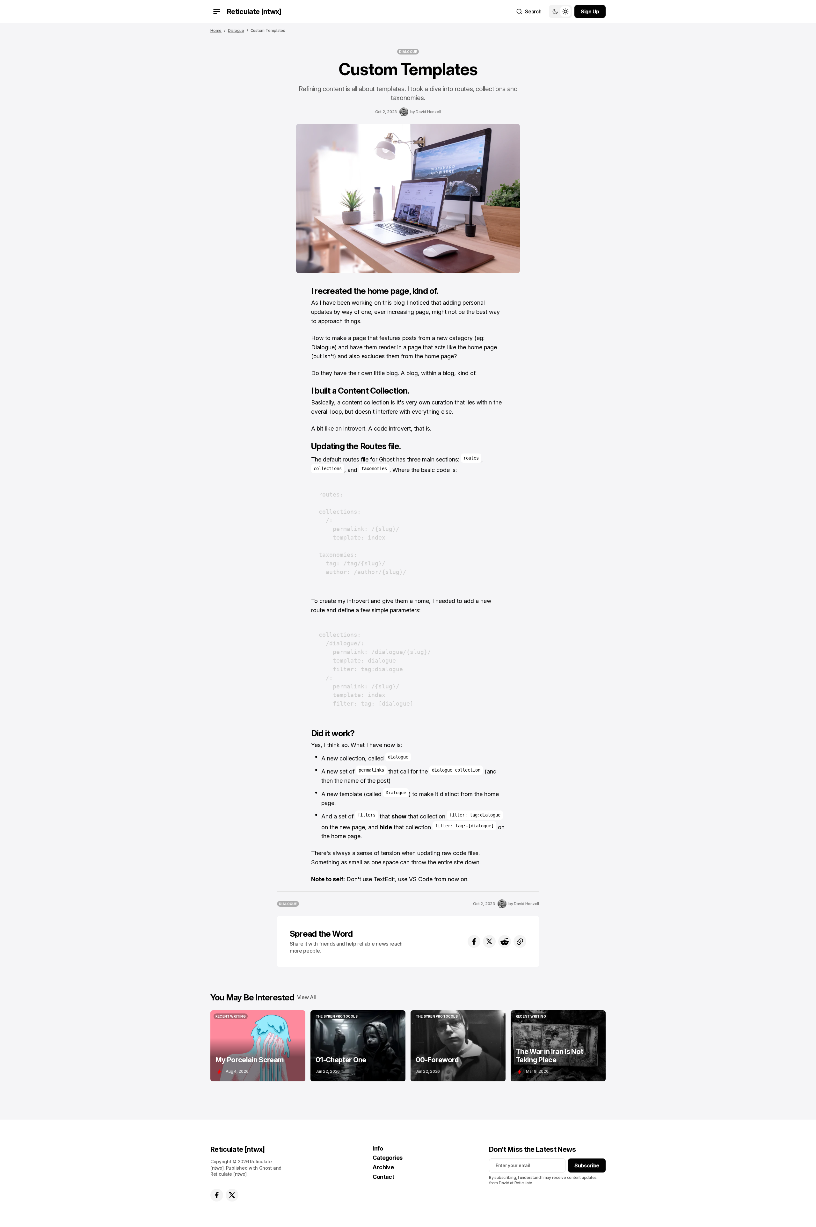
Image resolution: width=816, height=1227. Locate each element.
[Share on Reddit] (504, 941)
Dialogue (236, 30)
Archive (383, 1167)
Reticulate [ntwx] (228, 1174)
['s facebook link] (216, 1195)
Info (378, 1148)
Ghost (265, 1168)
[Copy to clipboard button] (520, 941)
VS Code (421, 879)
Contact (383, 1176)
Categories (388, 1157)
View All (306, 997)
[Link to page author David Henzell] (403, 111)
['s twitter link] (232, 1195)
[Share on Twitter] (489, 941)
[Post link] (257, 1045)
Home (216, 30)
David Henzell (428, 111)
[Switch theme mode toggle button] (560, 11)
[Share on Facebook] (474, 941)
